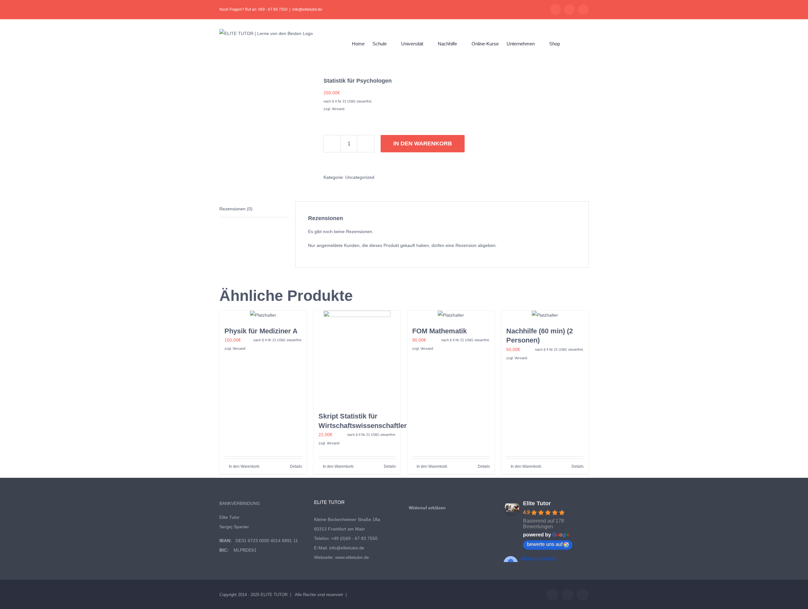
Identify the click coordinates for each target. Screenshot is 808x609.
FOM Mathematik (439, 331)
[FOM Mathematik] (451, 315)
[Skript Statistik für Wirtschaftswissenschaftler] (357, 358)
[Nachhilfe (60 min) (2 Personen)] (545, 315)
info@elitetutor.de (307, 9)
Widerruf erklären (427, 507)
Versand (338, 109)
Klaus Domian (539, 558)
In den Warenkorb (422, 143)
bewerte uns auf (544, 544)
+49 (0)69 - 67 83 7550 (354, 538)
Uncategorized (359, 177)
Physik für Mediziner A (261, 331)
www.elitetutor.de (352, 557)
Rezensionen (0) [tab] (235, 208)
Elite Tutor (537, 503)
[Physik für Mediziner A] (263, 315)
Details (296, 466)
